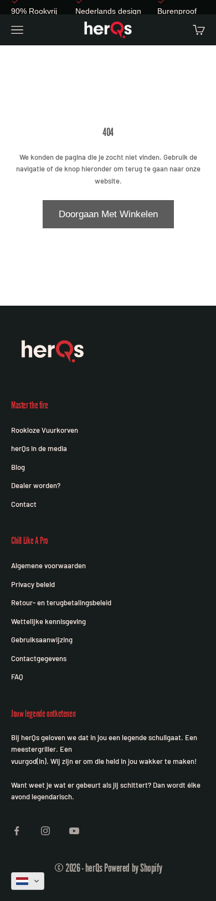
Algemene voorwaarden (48, 565)
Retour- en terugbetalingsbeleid (61, 602)
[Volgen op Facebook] (16, 830)
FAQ (17, 676)
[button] (27, 881)
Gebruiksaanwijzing (42, 639)
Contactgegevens (38, 658)
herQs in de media (39, 448)
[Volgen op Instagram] (45, 830)
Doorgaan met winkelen (108, 214)
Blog (18, 467)
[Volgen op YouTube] (74, 830)
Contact (24, 504)
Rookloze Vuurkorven (44, 430)
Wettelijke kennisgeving (48, 621)
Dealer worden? (35, 485)
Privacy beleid (33, 584)
